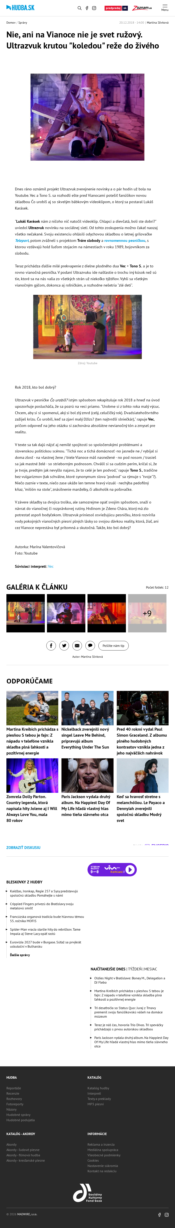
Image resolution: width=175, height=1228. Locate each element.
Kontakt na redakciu (102, 1171)
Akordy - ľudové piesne (22, 1150)
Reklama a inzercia (101, 1144)
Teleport (22, 240)
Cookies (93, 1160)
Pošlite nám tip (113, 645)
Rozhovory (14, 1099)
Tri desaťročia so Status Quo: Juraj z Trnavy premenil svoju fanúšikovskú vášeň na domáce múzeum (128, 1012)
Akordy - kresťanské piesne (25, 1160)
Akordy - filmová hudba (23, 1155)
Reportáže (13, 1088)
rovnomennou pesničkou (124, 240)
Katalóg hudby (98, 1088)
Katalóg (94, 1077)
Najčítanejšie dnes (108, 969)
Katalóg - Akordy (20, 1134)
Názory (11, 1109)
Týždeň (135, 969)
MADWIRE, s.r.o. (27, 1214)
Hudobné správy (18, 1114)
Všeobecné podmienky (104, 1155)
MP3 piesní (96, 1104)
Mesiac (150, 969)
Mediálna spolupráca (103, 1150)
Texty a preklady (99, 1099)
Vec (51, 566)
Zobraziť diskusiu (23, 847)
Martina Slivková (158, 22)
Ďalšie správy (20, 955)
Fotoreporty (14, 1104)
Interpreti (94, 1093)
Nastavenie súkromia (103, 1166)
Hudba (11, 1077)
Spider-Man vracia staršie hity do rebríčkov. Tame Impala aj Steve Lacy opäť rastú (45, 931)
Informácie (97, 1134)
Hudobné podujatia (20, 1120)
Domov (11, 22)
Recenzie (12, 1093)
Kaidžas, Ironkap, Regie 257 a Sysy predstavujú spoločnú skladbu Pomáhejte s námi (44, 893)
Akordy (11, 1144)
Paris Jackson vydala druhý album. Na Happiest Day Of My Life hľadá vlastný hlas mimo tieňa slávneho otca (131, 1041)
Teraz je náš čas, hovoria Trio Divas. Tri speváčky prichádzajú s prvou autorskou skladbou (128, 1027)
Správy (22, 22)
